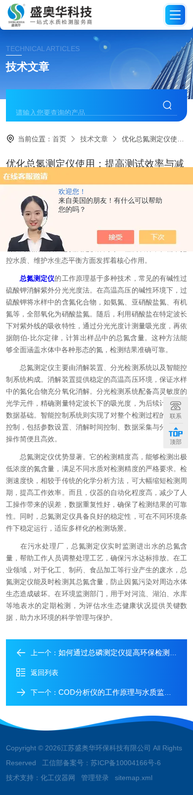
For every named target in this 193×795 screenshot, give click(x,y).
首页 (59, 139)
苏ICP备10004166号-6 (126, 763)
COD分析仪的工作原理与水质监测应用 (122, 692)
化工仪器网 (58, 778)
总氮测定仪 (37, 278)
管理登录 (95, 778)
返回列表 (44, 672)
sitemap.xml (133, 778)
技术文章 (94, 139)
